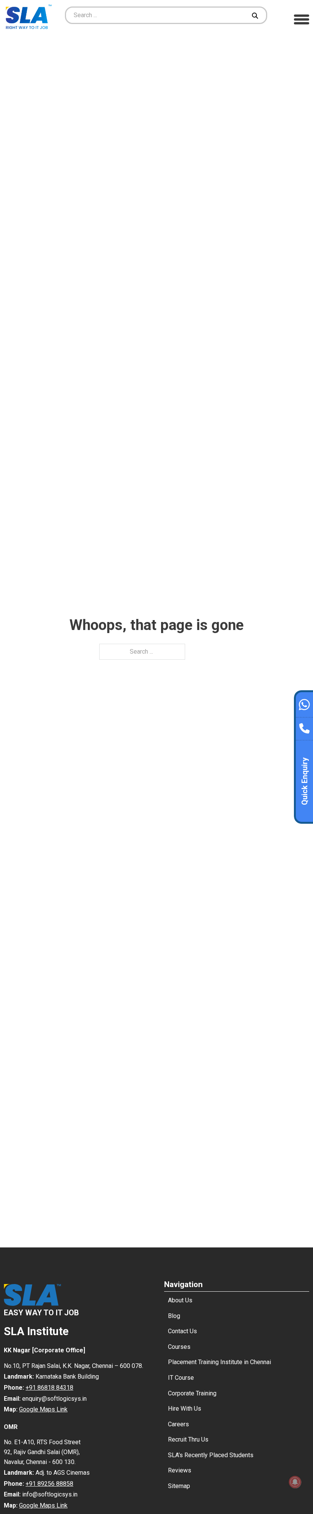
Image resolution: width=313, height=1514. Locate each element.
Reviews (179, 1470)
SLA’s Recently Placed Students (210, 1455)
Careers (178, 1424)
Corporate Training (192, 1393)
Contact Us (182, 1331)
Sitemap (179, 1486)
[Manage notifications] (295, 1482)
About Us (180, 1300)
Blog (174, 1316)
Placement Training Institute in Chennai (219, 1362)
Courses (179, 1346)
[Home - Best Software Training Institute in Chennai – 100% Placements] (28, 15)
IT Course (181, 1377)
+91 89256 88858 (49, 1483)
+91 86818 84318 (49, 1387)
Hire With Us (184, 1408)
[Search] (255, 15)
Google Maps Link (43, 1409)
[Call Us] (304, 726)
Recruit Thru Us (188, 1439)
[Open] (301, 19)
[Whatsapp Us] (304, 703)
